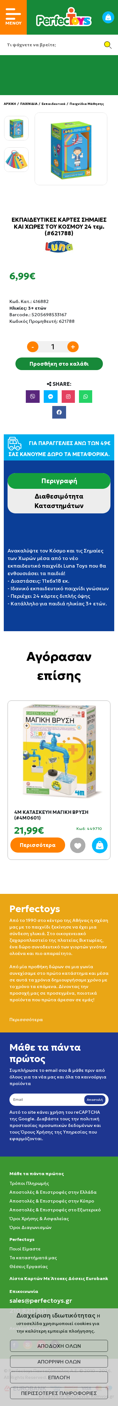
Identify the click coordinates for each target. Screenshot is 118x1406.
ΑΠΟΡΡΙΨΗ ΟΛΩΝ (59, 1361)
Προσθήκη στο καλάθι (59, 364)
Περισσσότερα (26, 1019)
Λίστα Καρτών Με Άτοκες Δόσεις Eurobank (58, 1278)
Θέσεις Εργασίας (28, 1266)
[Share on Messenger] (51, 396)
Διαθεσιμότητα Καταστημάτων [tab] (59, 501)
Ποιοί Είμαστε (25, 1249)
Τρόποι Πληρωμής (29, 1183)
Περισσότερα (38, 845)
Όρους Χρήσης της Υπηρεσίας (54, 1132)
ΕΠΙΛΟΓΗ (59, 1377)
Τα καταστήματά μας (33, 1257)
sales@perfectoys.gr (40, 1300)
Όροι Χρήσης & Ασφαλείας (39, 1218)
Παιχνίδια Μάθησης (87, 104)
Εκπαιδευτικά (53, 104)
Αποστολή (95, 1100)
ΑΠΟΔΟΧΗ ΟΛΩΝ (59, 1346)
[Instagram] (68, 396)
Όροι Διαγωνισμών (30, 1227)
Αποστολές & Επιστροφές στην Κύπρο (51, 1201)
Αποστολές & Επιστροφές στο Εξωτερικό (55, 1210)
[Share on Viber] (33, 396)
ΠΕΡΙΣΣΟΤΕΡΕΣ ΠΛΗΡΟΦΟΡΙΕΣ (59, 1393)
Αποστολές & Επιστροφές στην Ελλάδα (53, 1192)
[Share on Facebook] (59, 412)
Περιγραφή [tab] (59, 481)
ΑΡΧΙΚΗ (10, 104)
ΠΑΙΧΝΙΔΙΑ (28, 104)
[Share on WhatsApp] (85, 396)
